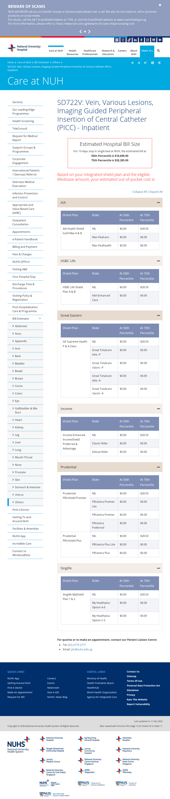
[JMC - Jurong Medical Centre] (54, 761)
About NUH (133, 52)
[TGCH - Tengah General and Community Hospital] (54, 750)
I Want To (146, 50)
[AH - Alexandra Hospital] (131, 740)
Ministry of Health (97, 678)
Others (56, 62)
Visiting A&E (19, 269)
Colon (18, 393)
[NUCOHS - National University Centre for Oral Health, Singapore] (54, 772)
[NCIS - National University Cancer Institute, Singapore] (93, 761)
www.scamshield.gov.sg (131, 19)
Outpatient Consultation (20, 222)
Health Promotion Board (100, 683)
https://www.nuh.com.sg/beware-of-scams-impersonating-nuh (95, 23)
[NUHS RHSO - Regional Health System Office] (54, 783)
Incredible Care (21, 543)
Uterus (19, 495)
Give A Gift (53, 692)
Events (51, 683)
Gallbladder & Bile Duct (26, 410)
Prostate (20, 472)
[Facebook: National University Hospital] (141, 40)
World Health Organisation (102, 692)
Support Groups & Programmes (24, 149)
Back (18, 356)
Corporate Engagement (20, 161)
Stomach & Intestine (27, 487)
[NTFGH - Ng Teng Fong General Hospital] (93, 740)
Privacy (131, 694)
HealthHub (93, 687)
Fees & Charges (22, 254)
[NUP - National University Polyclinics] (131, 750)
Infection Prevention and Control (25, 195)
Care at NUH (56, 50)
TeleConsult (19, 128)
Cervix (19, 386)
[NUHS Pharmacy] (131, 772)
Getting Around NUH (18, 683)
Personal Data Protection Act (143, 685)
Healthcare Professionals (90, 52)
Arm (17, 348)
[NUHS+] (160, 40)
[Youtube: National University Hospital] (153, 40)
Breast (19, 378)
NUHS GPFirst (21, 262)
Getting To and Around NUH (21, 519)
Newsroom (53, 687)
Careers (122, 50)
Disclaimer (133, 690)
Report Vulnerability (138, 704)
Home (10, 62)
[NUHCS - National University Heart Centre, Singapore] (131, 761)
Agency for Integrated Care (102, 697)
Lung (18, 450)
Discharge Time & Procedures (23, 286)
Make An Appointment (19, 692)
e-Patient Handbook (25, 239)
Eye (17, 401)
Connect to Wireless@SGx (21, 553)
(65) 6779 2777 (77, 645)
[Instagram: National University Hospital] (147, 40)
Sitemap (131, 676)
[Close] (160, 5)
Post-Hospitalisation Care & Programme (25, 309)
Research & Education (108, 52)
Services (17, 102)
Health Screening (23, 121)
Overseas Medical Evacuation (23, 184)
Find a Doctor (20, 509)
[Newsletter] (117, 40)
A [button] (132, 63)
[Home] (54, 740)
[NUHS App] (123, 40)
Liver (18, 442)
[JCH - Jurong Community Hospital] (93, 750)
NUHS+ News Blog (57, 697)
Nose (18, 465)
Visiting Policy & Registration (22, 297)
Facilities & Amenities (25, 528)
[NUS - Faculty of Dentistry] (131, 783)
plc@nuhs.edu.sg (81, 649)
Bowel (18, 371)
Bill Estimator (41, 62)
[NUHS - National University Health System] (19, 745)
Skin (17, 480)
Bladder (20, 363)
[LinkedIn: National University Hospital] (135, 40)
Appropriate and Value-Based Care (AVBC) (23, 209)
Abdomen (21, 326)
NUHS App (19, 536)
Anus (18, 333)
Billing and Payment (24, 247)
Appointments (21, 232)
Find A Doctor (14, 687)
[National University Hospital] (24, 48)
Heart (18, 420)
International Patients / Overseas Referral (26, 172)
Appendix (21, 341)
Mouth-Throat (24, 457)
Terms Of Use (134, 680)
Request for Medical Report (24, 138)
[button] (152, 63)
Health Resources (72, 52)
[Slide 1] (85, 31)
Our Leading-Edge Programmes (23, 111)
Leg (17, 435)
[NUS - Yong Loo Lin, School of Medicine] (93, 783)
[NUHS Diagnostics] (93, 772)
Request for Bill (16, 697)
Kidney (19, 427)
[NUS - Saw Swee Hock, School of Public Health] (54, 794)
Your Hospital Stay (24, 277)
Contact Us (133, 671)
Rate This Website (137, 699)
